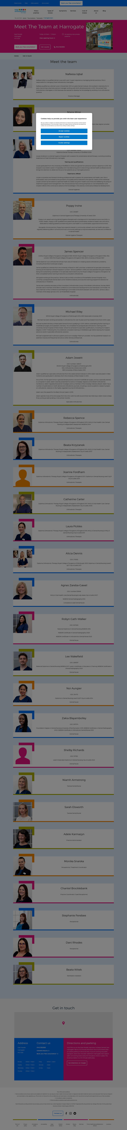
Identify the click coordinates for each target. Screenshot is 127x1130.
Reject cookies (64, 137)
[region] (64, 131)
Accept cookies (64, 131)
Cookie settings (64, 142)
